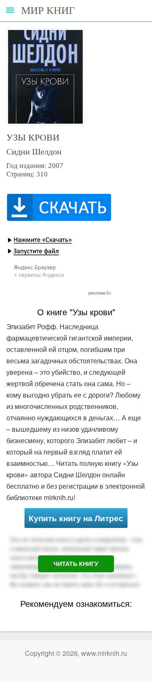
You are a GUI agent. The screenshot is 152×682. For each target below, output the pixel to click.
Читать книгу (76, 563)
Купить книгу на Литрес (76, 518)
